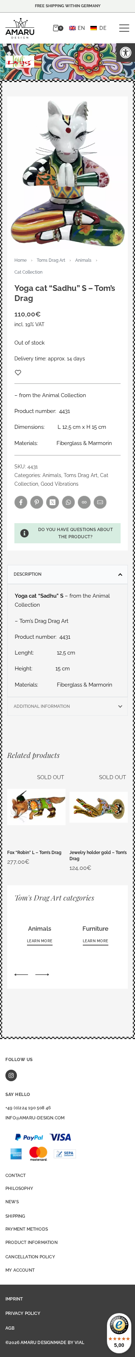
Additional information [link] (42, 706)
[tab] (67, 574)
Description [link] (27, 574)
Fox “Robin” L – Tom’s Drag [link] (34, 852)
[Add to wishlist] (18, 372)
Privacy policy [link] (22, 1313)
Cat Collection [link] (28, 272)
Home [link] (20, 260)
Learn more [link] (40, 941)
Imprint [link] (14, 1299)
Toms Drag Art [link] (51, 260)
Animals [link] (83, 260)
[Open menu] (124, 28)
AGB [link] (10, 1328)
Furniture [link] (95, 928)
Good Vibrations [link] (59, 484)
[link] (125, 52)
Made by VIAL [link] (69, 1342)
